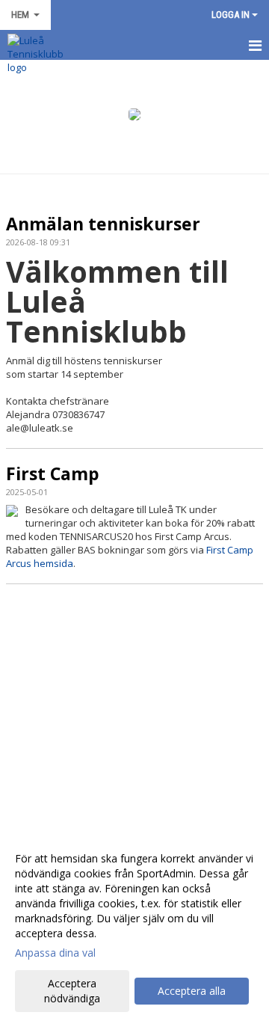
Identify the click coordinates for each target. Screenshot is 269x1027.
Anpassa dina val (55, 953)
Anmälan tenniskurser (103, 224)
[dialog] (134, 928)
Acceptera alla (192, 991)
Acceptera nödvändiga (72, 990)
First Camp (52, 473)
